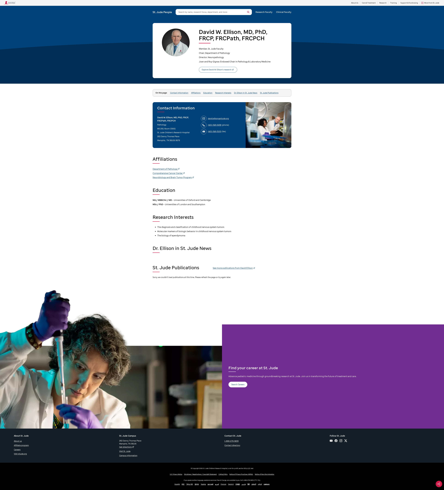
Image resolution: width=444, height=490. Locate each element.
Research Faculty (264, 12)
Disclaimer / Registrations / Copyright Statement (200, 474)
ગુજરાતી (253, 484)
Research (383, 3)
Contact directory (232, 445)
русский (210, 484)
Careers (17, 449)
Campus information (128, 455)
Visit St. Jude (124, 451)
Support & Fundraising (409, 3)
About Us (354, 3)
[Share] (439, 484)
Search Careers (237, 384)
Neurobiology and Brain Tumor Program (172, 177)
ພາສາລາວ (267, 484)
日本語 (238, 484)
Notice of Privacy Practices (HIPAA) (241, 474)
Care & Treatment (369, 3)
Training (393, 3)
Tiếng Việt (189, 484)
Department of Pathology (165, 169)
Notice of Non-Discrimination (264, 474)
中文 (183, 484)
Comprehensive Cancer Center (168, 173)
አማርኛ (260, 484)
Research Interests (223, 93)
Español (177, 484)
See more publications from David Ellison (233, 268)
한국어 (197, 484)
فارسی (244, 484)
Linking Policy (223, 474)
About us (18, 441)
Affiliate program (21, 445)
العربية (217, 484)
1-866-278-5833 (231, 441)
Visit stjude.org (20, 454)
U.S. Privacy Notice (176, 474)
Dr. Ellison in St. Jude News (245, 93)
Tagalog (203, 484)
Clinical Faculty (283, 12)
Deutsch (231, 484)
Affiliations (195, 93)
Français (223, 484)
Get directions (125, 447)
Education (207, 93)
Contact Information (179, 93)
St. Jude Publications (269, 93)
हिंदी (249, 484)
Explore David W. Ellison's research (216, 69)
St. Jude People (162, 12)
